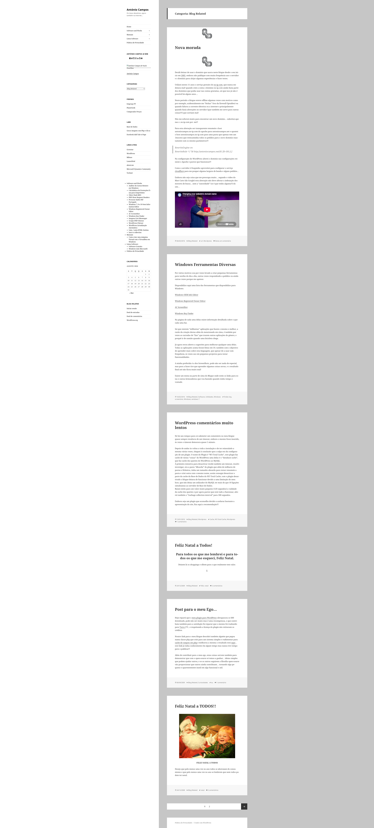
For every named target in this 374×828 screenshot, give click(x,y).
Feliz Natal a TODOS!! (195, 706)
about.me (130, 165)
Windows (217, 397)
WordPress (131, 153)
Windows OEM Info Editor (186, 294)
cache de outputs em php (186, 642)
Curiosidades (203, 682)
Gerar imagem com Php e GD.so (138, 131)
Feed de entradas (133, 312)
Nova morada (188, 47)
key (230, 397)
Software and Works (134, 31)
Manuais (130, 35)
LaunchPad (131, 161)
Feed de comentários (134, 316)
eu (212, 682)
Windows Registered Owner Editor (190, 301)
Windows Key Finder (136, 216)
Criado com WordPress (202, 823)
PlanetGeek (131, 108)
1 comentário (182, 522)
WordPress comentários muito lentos (204, 425)
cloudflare (179, 171)
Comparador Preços (134, 112)
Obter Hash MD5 (135, 195)
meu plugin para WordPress (204, 617)
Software (201, 397)
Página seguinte (244, 806)
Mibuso (129, 157)
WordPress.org (132, 320)
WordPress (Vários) (136, 223)
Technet (130, 173)
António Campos (137, 9)
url (202, 241)
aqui (233, 642)
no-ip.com (218, 84)
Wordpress (208, 241)
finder (226, 397)
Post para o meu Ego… (196, 609)
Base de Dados (132, 127)
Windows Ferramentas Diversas (205, 264)
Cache (212, 519)
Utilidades (209, 397)
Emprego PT (131, 104)
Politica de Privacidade (135, 43)
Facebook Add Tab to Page (136, 135)
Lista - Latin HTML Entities (139, 230)
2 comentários (217, 586)
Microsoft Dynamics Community (139, 169)
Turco (182, 627)
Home (129, 27)
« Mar (131, 293)
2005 (183, 75)
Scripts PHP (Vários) (136, 221)
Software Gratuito (135, 246)
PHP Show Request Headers (139, 197)
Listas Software (132, 39)
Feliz (202, 586)
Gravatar (130, 150)
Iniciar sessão (132, 308)
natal (206, 586)
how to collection (135, 232)
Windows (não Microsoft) (138, 249)
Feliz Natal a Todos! (193, 545)
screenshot (179, 399)
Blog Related (192, 241)
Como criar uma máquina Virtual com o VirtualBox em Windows (139, 239)
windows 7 (195, 399)
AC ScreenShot (134, 214)
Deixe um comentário (223, 241)
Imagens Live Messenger (138, 218)
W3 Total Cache (220, 519)
